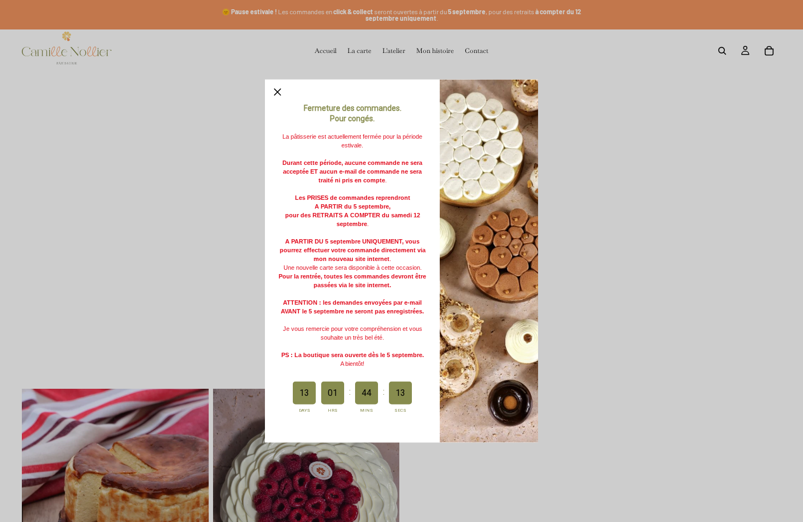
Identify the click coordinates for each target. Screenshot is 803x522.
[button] (277, 92)
